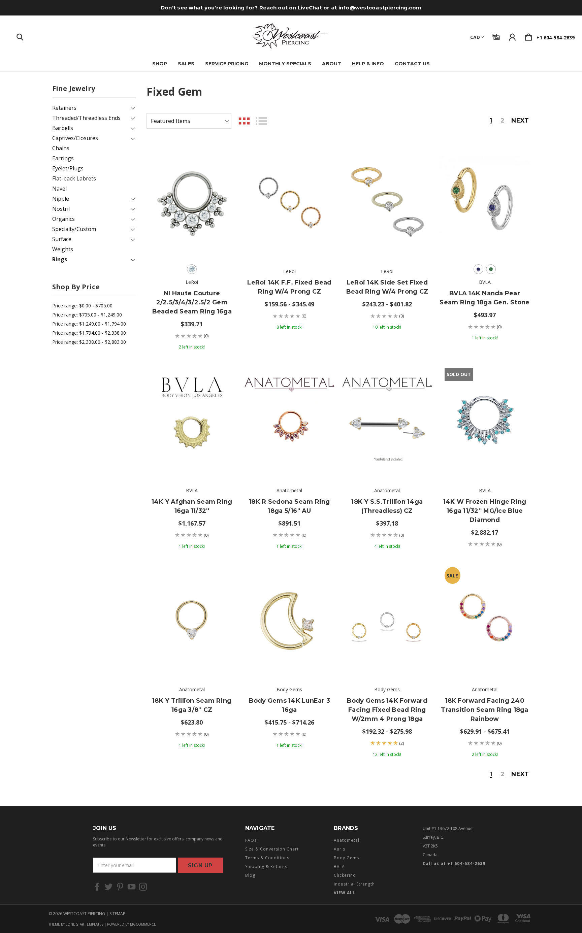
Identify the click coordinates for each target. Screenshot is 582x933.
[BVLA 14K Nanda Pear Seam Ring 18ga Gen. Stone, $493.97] (485, 201)
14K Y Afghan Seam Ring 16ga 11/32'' (192, 506)
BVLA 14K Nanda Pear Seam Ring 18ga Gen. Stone (484, 298)
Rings (59, 259)
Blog (250, 875)
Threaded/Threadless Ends (86, 118)
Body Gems (346, 858)
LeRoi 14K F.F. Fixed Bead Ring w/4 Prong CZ (289, 287)
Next (520, 121)
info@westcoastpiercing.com (380, 7)
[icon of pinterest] (120, 886)
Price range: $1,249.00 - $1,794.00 (89, 324)
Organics (63, 219)
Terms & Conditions (267, 858)
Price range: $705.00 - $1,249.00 (87, 314)
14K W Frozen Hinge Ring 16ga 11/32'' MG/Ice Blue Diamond (484, 511)
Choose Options (192, 240)
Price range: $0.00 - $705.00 (82, 305)
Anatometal (346, 840)
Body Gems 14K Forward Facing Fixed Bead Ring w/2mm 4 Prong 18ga (387, 710)
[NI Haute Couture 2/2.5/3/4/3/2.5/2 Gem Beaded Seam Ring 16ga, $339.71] (192, 201)
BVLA (339, 866)
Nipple (60, 198)
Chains (60, 148)
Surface (61, 239)
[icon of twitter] (108, 886)
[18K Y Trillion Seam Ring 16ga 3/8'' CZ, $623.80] (192, 619)
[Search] (20, 35)
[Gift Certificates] (496, 35)
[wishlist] (223, 155)
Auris (339, 849)
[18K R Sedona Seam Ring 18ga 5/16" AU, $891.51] (289, 420)
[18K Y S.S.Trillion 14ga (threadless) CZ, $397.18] (387, 420)
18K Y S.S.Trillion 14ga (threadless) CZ (387, 506)
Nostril (61, 208)
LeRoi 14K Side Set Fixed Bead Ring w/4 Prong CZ (387, 287)
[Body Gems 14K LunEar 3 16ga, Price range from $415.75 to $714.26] (289, 619)
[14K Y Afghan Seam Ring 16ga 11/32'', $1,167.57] (192, 420)
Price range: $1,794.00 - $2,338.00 (89, 333)
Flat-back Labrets (74, 178)
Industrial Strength (354, 884)
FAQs (251, 840)
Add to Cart (192, 460)
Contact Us (412, 63)
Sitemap (117, 914)
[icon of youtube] (131, 886)
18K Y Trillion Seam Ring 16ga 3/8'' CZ (191, 705)
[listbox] (189, 120)
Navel (59, 188)
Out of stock (484, 460)
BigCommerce (143, 924)
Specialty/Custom (74, 229)
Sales (186, 63)
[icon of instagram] (143, 886)
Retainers (64, 107)
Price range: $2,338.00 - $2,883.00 (89, 342)
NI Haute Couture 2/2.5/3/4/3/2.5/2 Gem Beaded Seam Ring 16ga (192, 302)
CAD (475, 37)
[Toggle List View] (261, 121)
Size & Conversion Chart (272, 849)
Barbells (62, 128)
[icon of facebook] (97, 886)
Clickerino (345, 875)
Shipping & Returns (266, 866)
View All (344, 893)
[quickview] (223, 192)
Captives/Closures (75, 138)
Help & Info (368, 63)
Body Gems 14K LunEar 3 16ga (289, 705)
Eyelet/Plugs (68, 168)
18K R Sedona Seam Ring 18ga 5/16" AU (289, 506)
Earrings (63, 158)
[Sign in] (512, 35)
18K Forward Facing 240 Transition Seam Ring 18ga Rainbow (484, 710)
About (331, 63)
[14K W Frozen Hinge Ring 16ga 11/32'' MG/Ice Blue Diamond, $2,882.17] (485, 420)
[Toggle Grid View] (244, 121)
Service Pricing (226, 63)
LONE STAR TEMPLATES (84, 924)
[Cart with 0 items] (528, 35)
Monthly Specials (285, 63)
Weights (62, 249)
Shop (159, 63)
